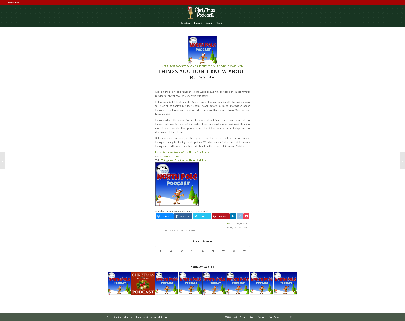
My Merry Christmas (158, 317)
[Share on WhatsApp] (181, 250)
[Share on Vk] (223, 250)
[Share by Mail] (244, 250)
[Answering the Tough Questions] (166, 283)
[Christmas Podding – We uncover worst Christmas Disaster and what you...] (2, 160)
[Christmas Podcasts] (202, 12)
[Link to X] (286, 317)
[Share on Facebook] (160, 250)
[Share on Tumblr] (213, 250)
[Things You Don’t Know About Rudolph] (202, 50)
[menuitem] (185, 23)
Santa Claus (194, 66)
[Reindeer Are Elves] (214, 283)
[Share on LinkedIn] (202, 250)
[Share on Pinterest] (192, 250)
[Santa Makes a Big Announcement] (285, 283)
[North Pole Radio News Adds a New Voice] (119, 283)
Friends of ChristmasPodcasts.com (222, 66)
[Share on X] (171, 250)
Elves (236, 223)
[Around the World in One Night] (261, 283)
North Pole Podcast (174, 66)
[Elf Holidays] (237, 283)
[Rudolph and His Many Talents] (402, 160)
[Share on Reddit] (234, 250)
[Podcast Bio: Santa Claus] (143, 283)
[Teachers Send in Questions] (190, 283)
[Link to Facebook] (295, 317)
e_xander (193, 230)
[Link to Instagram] (291, 317)
